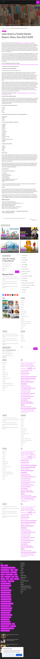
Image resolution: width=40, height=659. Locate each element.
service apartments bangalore (29, 376)
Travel (22, 328)
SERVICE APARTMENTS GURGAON (27, 382)
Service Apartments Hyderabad (26, 389)
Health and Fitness (25, 271)
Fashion (22, 309)
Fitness (34, 366)
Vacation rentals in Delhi (28, 409)
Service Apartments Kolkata (27, 396)
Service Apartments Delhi (28, 378)
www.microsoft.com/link (24, 412)
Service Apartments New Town (26, 401)
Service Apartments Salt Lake (26, 406)
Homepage (3, 28)
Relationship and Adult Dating (27, 282)
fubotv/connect (23, 368)
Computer (23, 260)
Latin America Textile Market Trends (8, 212)
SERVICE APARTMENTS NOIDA (27, 404)
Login (22, 333)
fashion (31, 366)
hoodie (22, 370)
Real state (23, 280)
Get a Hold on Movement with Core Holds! (9, 281)
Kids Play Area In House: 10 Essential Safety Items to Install (13, 640)
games (26, 368)
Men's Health (29, 370)
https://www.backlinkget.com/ (7, 353)
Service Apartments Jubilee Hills (25, 394)
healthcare (34, 368)
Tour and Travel (24, 287)
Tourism (23, 289)
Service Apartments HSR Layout (26, 386)
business (31, 363)
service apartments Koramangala (26, 398)
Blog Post (22, 339)
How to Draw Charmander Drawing (28, 251)
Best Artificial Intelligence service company (30, 362)
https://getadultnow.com (6, 266)
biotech (29, 363)
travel (22, 409)
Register (22, 335)
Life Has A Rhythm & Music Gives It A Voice (9, 276)
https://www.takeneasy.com (7, 351)
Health (30, 368)
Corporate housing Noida (25, 453)
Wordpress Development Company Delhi (30, 411)
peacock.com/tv (25, 371)
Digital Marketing (31, 453)
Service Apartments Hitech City (25, 385)
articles (24, 362)
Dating (23, 262)
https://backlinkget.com (6, 264)
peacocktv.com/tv (25, 373)
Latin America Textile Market (10, 211)
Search (17, 271)
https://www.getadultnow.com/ (7, 355)
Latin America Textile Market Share (22, 211)
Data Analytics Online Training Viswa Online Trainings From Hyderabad (8, 237)
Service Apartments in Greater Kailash (26, 479)
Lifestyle (23, 278)
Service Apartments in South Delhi (28, 393)
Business (23, 257)
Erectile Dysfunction (27, 366)
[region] (12, 652)
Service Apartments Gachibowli (25, 380)
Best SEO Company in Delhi (24, 363)
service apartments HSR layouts (28, 388)
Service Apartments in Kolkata (25, 480)
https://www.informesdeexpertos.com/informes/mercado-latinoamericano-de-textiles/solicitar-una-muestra (20, 64)
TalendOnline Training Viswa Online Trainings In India (8, 251)
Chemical (3, 108)
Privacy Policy (23, 340)
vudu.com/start (23, 411)
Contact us (22, 337)
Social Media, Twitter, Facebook (27, 285)
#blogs (21, 362)
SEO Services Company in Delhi (24, 463)
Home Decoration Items (25, 316)
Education (7, 28)
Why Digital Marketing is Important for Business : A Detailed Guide (28, 237)
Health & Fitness (24, 269)
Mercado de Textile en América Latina (24, 42)
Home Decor (24, 273)
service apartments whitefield (28, 408)
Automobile (24, 255)
